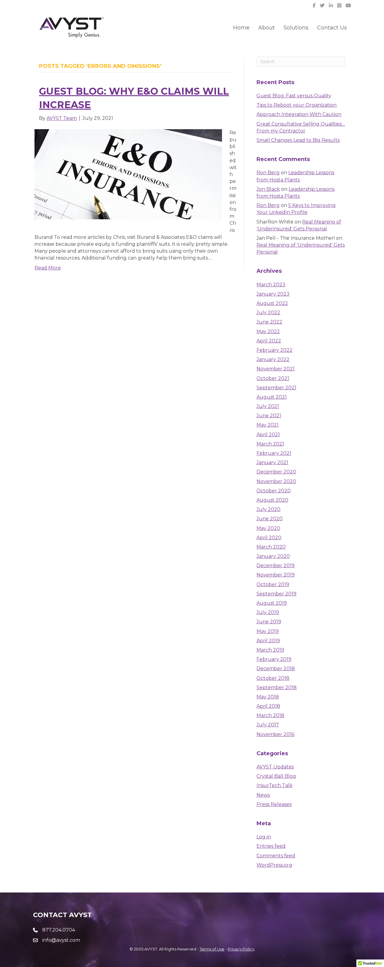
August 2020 (272, 500)
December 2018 (275, 668)
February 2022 (274, 350)
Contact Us (332, 27)
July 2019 (267, 612)
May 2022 (268, 331)
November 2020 (276, 481)
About (266, 27)
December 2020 (276, 472)
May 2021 (267, 425)
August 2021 (271, 397)
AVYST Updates (275, 767)
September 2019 (276, 594)
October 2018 (273, 678)
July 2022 (268, 312)
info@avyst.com (61, 940)
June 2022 (269, 322)
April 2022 (268, 341)
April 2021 (268, 434)
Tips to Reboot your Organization (296, 105)
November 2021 (275, 369)
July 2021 (267, 406)
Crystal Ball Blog (276, 776)
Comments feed (275, 856)
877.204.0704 (58, 930)
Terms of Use (212, 949)
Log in (263, 837)
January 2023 (273, 294)
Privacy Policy (241, 949)
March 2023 (270, 284)
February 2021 (273, 453)
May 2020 (268, 528)
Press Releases (274, 804)
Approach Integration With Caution (298, 114)
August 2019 (271, 603)
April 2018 (268, 706)
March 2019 (270, 650)
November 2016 (275, 734)
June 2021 (268, 415)
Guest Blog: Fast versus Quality (293, 96)
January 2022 (273, 359)
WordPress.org (274, 865)
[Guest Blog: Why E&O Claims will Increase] (128, 174)
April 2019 (268, 640)
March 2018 (270, 715)
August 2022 (272, 303)
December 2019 (275, 565)
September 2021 (276, 388)
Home (241, 27)
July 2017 (267, 725)
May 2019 (267, 631)
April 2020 (268, 537)
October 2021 (272, 378)
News (263, 795)
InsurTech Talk (274, 785)
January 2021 (272, 462)
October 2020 (273, 491)
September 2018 (276, 687)
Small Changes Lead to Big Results (298, 140)
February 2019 (273, 659)
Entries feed (271, 846)
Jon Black (268, 189)
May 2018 (267, 697)
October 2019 (272, 584)
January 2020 (273, 556)
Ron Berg (268, 172)
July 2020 (268, 509)
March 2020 (271, 547)
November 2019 (275, 575)
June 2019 (268, 622)
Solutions (296, 27)
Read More (47, 268)
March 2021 (270, 444)
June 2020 (269, 519)
